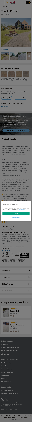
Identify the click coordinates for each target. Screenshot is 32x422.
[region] (16, 211)
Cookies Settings (16, 217)
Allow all (16, 213)
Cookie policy (22, 209)
